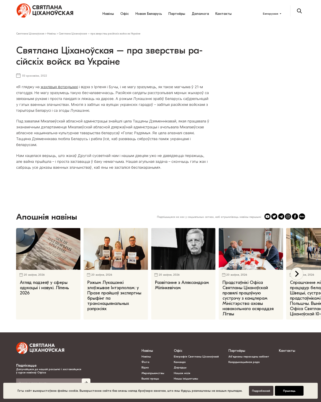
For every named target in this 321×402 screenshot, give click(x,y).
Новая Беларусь (148, 14)
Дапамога (200, 14)
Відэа (145, 367)
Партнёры (176, 14)
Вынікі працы (150, 378)
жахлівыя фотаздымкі (59, 87)
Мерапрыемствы (153, 373)
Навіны (108, 14)
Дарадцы (180, 367)
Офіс (124, 14)
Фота (145, 362)
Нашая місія (182, 373)
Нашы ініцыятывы (186, 378)
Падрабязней (261, 390)
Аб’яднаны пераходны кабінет (248, 356)
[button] (296, 273)
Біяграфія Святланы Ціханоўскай (196, 356)
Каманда (180, 362)
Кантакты (223, 14)
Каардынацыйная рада (244, 362)
